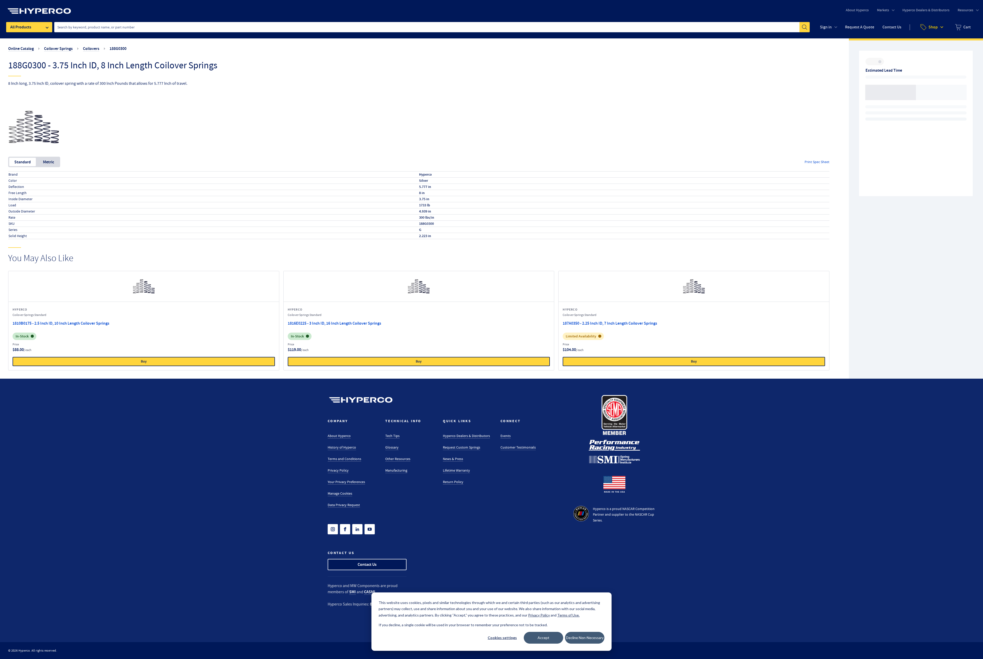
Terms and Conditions (344, 458)
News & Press (453, 458)
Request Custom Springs (461, 447)
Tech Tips (392, 435)
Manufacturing (396, 470)
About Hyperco (339, 435)
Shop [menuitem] (933, 27)
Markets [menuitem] (883, 10)
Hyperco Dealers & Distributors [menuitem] (925, 10)
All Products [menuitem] (20, 27)
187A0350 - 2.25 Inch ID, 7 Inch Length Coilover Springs (610, 323)
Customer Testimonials (518, 447)
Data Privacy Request (344, 505)
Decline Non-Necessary (585, 637)
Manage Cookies (340, 493)
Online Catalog (21, 48)
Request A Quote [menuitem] (859, 27)
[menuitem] (963, 27)
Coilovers (91, 48)
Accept (543, 637)
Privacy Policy (338, 470)
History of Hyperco (342, 447)
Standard (22, 162)
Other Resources (397, 458)
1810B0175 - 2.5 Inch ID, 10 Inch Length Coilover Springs (61, 323)
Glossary (392, 447)
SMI (352, 591)
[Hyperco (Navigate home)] (361, 400)
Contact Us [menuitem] (891, 27)
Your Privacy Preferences (346, 482)
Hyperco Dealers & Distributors (466, 435)
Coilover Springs (58, 48)
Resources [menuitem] (965, 10)
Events (505, 435)
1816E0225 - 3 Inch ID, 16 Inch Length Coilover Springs (334, 323)
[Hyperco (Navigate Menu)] (39, 8)
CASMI (369, 591)
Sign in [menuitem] (826, 27)
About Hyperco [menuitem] (857, 10)
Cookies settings (502, 637)
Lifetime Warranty (456, 470)
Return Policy (453, 482)
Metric (48, 162)
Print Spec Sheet (817, 162)
